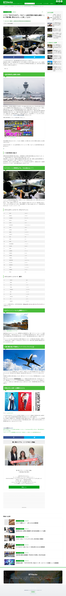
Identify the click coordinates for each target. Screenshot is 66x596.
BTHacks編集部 (10, 23)
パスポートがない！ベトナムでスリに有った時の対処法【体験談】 (30, 538)
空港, (18, 21)
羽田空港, (20, 21)
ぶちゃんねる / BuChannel (12, 137)
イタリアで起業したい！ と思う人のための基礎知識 (27, 523)
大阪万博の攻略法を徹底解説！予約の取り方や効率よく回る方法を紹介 (31, 554)
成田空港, (15, 21)
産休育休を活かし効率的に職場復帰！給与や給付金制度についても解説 (31, 530)
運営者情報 (33, 591)
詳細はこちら (24, 487)
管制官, (11, 21)
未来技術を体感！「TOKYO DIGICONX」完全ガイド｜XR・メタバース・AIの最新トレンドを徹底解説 (37, 562)
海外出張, (23, 21)
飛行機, (26, 21)
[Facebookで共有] (13, 57)
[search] (34, 3)
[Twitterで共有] (34, 57)
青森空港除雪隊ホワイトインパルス (12, 330)
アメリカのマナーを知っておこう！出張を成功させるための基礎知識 (30, 547)
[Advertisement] (12, 499)
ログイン (59, 3)
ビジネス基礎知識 (7, 11)
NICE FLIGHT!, (7, 21)
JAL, (13, 21)
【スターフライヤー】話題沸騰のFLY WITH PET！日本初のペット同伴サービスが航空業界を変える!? (22, 432)
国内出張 (29, 21)
